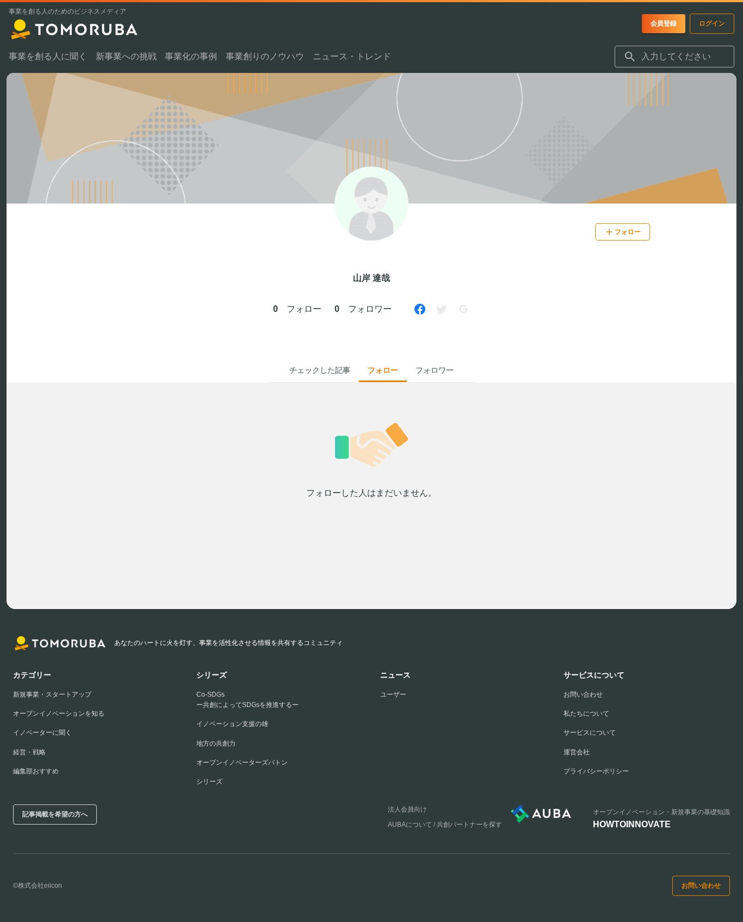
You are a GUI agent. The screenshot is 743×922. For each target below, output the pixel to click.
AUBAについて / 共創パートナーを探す (445, 824)
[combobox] (674, 56)
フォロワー (435, 370)
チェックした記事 (319, 370)
